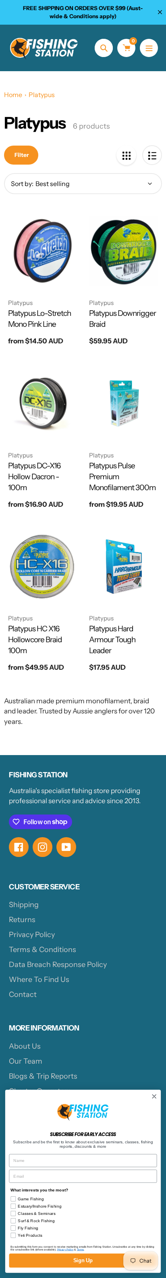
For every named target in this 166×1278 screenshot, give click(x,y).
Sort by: (22, 184)
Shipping (24, 904)
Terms (80, 1249)
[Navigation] (149, 48)
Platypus (42, 95)
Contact (23, 994)
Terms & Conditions (42, 949)
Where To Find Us (39, 979)
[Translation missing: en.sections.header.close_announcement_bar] (160, 12)
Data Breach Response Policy (58, 964)
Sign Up (83, 1260)
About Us (25, 1046)
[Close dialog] (154, 1096)
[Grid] (126, 155)
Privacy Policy (32, 934)
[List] (152, 155)
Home (13, 95)
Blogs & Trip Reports (43, 1076)
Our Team (25, 1061)
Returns (22, 919)
